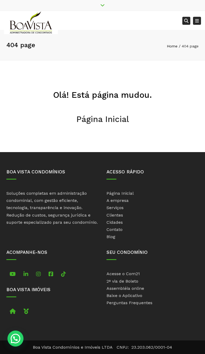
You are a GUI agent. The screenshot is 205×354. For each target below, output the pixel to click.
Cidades (115, 222)
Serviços (115, 207)
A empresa (118, 200)
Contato (115, 229)
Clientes (115, 215)
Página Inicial (102, 119)
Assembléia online (125, 288)
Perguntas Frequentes (129, 302)
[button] (15, 339)
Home (172, 46)
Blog (111, 236)
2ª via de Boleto (122, 281)
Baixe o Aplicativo (124, 295)
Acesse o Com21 (123, 273)
